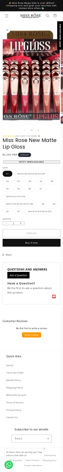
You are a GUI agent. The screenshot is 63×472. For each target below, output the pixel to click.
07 (9, 174)
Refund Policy (13, 380)
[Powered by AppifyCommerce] (54, 296)
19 (56, 204)
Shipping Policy (14, 387)
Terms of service (32, 460)
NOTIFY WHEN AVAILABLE (31, 162)
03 (9, 181)
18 (45, 204)
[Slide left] (24, 130)
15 (43, 181)
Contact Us (12, 417)
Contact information (33, 465)
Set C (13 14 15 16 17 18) (21, 204)
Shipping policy (50, 460)
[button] (6, 15)
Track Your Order (15, 372)
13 (20, 212)
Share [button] (9, 254)
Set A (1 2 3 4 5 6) (17, 197)
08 (31, 189)
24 (20, 189)
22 (31, 181)
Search (9, 365)
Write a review (31, 334)
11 (43, 189)
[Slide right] (38, 130)
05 (20, 181)
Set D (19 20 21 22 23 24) (33, 174)
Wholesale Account (16, 394)
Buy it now (31, 242)
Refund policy (50, 455)
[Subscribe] (47, 439)
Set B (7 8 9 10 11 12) (41, 212)
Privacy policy (16, 460)
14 (9, 189)
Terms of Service (15, 402)
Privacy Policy (13, 409)
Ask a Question (18, 275)
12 (9, 212)
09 (54, 181)
